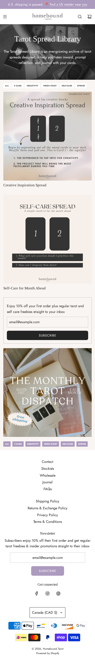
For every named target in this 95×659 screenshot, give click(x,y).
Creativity (32, 85)
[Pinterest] (58, 593)
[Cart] (89, 17)
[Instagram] (47, 593)
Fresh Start (50, 85)
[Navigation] (5, 17)
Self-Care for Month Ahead (24, 288)
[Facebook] (37, 593)
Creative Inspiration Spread (24, 185)
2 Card (18, 85)
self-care (67, 85)
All (7, 85)
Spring (81, 85)
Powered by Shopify (47, 653)
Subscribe (47, 335)
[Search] (80, 17)
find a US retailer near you (68, 4)
